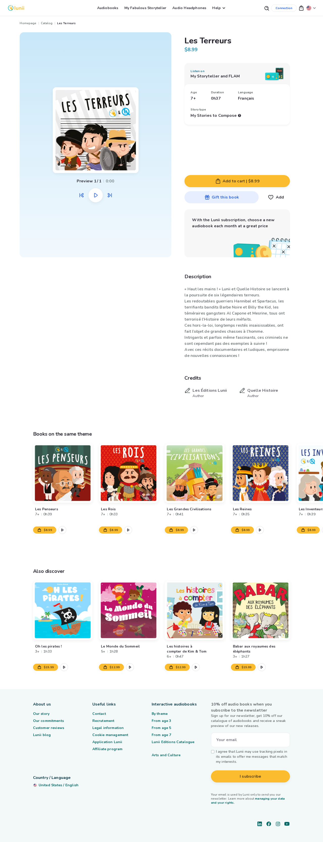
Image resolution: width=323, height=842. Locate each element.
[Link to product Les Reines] (260, 473)
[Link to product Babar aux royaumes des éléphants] (260, 610)
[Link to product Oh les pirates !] (62, 610)
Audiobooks (107, 8)
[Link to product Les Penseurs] (62, 473)
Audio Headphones (189, 8)
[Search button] (266, 8)
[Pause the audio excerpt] (96, 195)
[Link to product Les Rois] (128, 473)
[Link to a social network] (260, 824)
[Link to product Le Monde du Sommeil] (128, 610)
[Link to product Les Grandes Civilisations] (194, 473)
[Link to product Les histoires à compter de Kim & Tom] (194, 610)
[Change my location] (311, 8)
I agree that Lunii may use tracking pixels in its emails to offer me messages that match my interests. (251, 756)
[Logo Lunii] (16, 8)
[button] (301, 8)
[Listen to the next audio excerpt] (109, 195)
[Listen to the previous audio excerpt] (81, 195)
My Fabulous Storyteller (145, 8)
